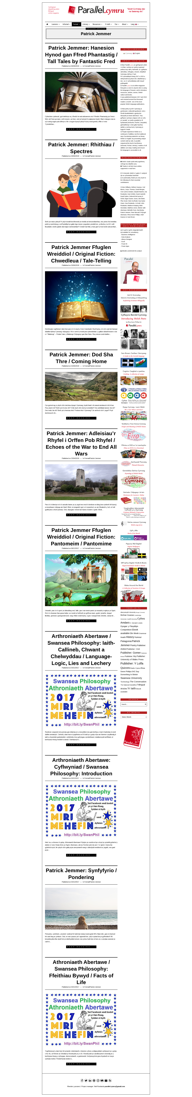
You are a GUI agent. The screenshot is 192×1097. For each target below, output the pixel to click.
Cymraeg (128, 53)
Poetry (133, 645)
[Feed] (110, 1080)
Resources (96, 24)
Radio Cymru (135, 668)
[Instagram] (98, 1080)
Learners (55, 24)
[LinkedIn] (90, 1080)
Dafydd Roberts (139, 192)
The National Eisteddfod (128, 685)
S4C (133, 672)
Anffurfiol (131, 122)
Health (123, 637)
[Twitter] (86, 1080)
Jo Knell (137, 203)
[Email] (106, 1080)
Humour (138, 637)
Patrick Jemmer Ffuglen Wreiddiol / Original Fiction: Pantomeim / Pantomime (81, 537)
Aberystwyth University (128, 612)
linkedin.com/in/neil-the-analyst (132, 251)
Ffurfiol (137, 122)
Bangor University (140, 612)
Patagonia (126, 641)
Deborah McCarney (135, 196)
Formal (75, 24)
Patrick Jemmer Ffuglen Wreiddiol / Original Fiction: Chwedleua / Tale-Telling (81, 254)
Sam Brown (131, 217)
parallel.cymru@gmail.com (115, 1086)
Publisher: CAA (133, 649)
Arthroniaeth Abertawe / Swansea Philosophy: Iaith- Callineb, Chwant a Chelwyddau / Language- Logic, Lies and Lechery (81, 649)
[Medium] (102, 1080)
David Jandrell (140, 194)
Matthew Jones (132, 208)
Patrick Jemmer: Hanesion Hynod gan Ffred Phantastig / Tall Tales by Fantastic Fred (81, 54)
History (130, 637)
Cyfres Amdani (128, 192)
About (124, 24)
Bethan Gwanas (137, 187)
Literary (85, 24)
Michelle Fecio (131, 210)
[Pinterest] (94, 1080)
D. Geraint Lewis (136, 623)
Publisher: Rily (130, 656)
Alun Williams (126, 187)
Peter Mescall (135, 212)
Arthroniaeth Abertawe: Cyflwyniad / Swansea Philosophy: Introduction (81, 766)
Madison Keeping (133, 205)
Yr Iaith (107, 24)
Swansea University (131, 678)
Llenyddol (143, 122)
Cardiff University (132, 619)
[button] (145, 704)
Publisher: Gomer (130, 652)
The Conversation (138, 681)
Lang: (133, 24)
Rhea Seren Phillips (133, 215)
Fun (116, 24)
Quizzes (125, 667)
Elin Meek (141, 198)
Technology (124, 682)
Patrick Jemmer (95, 66)
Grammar (142, 633)
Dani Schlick (131, 194)
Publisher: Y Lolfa (131, 663)
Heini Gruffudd (133, 201)
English (137, 53)
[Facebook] (82, 1080)
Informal (66, 24)
